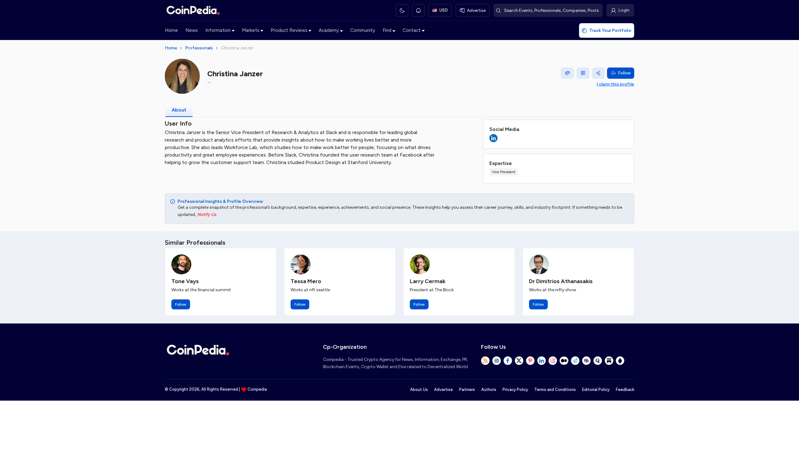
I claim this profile (615, 84)
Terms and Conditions (555, 389)
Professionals (199, 48)
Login (624, 10)
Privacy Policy (515, 389)
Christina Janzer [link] (237, 48)
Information (218, 30)
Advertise (443, 389)
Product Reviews (289, 30)
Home (171, 30)
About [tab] (179, 110)
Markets (250, 30)
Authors (488, 389)
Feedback (625, 389)
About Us (419, 389)
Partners (467, 389)
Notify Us (206, 214)
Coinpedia (257, 389)
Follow (624, 73)
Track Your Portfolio (610, 30)
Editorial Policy (596, 389)
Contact (412, 30)
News (191, 30)
